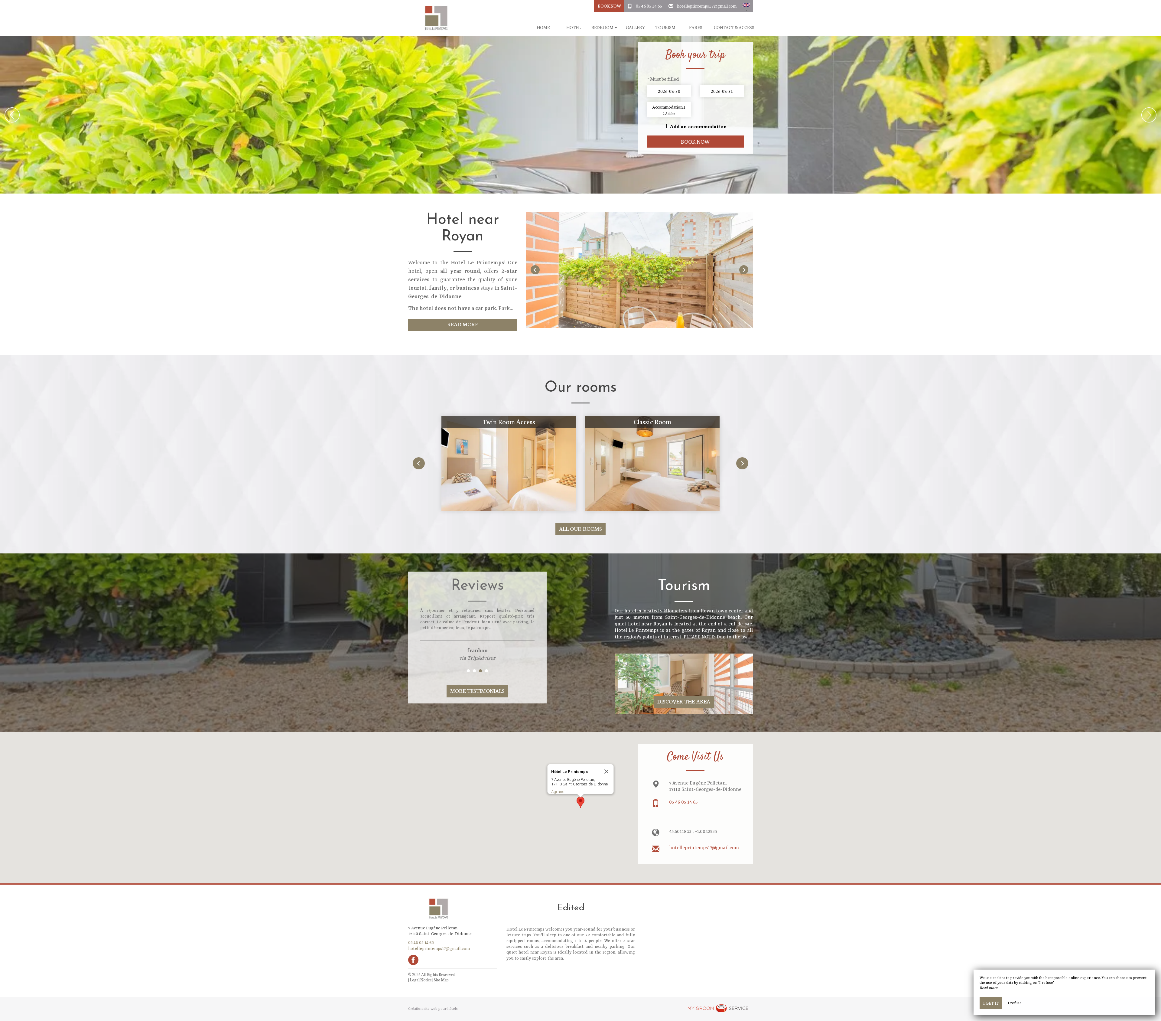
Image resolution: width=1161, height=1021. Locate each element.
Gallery (635, 27)
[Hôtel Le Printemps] (434, 18)
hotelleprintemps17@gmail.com (707, 6)
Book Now (609, 6)
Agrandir (559, 791)
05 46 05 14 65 (649, 6)
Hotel (573, 27)
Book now (695, 141)
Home (543, 27)
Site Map (441, 980)
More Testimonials (477, 690)
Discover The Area (683, 701)
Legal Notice (421, 980)
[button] (746, 6)
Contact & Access (734, 27)
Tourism (665, 27)
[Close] (606, 771)
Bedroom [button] (602, 27)
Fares (695, 27)
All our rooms (580, 528)
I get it (991, 1003)
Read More (462, 324)
